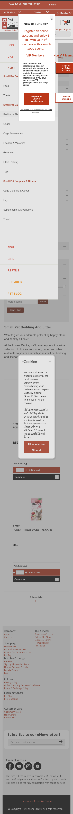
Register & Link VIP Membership (37, 98)
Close (51, 17)
